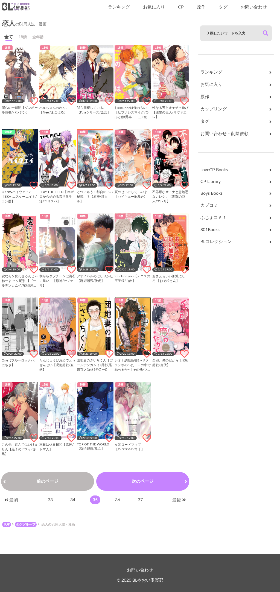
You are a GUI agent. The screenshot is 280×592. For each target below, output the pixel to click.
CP (181, 7)
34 (72, 500)
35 (95, 500)
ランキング (119, 7)
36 (117, 500)
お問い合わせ (254, 7)
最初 (13, 500)
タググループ (26, 524)
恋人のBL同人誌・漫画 (58, 524)
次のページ (143, 481)
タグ (223, 7)
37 (140, 500)
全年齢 (38, 37)
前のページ (48, 481)
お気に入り (154, 7)
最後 (176, 500)
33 (50, 500)
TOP (6, 524)
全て (8, 37)
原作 (201, 7)
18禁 (23, 37)
